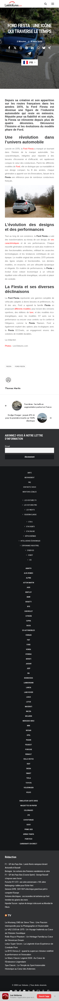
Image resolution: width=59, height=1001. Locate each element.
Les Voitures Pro (30, 505)
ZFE (28, 815)
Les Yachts (30, 510)
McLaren (28, 716)
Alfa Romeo (28, 573)
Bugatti (29, 602)
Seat (28, 764)
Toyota (29, 783)
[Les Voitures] (13, 3)
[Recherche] (44, 4)
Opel (28, 735)
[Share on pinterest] (26, 48)
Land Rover (28, 692)
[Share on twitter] (15, 48)
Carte (29, 473)
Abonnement (30, 478)
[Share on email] (29, 53)
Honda (28, 649)
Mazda (28, 711)
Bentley (28, 592)
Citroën (29, 616)
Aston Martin (28, 583)
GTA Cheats (30, 527)
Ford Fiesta (28, 148)
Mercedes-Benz (28, 721)
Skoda (28, 769)
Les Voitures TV (30, 500)
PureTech (28, 839)
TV (9, 915)
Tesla (28, 778)
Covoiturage (28, 820)
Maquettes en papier (28, 806)
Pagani (28, 740)
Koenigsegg (28, 678)
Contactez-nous (29, 487)
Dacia (28, 626)
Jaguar (28, 664)
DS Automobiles (28, 630)
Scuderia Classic (30, 515)
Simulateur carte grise (28, 801)
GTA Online (30, 531)
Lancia (28, 687)
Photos (8, 346)
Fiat (28, 640)
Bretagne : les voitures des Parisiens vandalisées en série (27, 871)
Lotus (28, 702)
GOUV (29, 825)
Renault (28, 754)
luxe (31, 312)
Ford (18, 166)
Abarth (28, 568)
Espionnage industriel (30, 546)
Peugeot (28, 745)
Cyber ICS (30, 550)
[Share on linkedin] (32, 48)
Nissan (28, 730)
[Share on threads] (20, 48)
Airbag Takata (28, 834)
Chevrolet (28, 611)
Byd (28, 606)
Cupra (28, 621)
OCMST (30, 555)
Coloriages (28, 810)
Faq (29, 482)
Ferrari (29, 635)
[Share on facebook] (9, 48)
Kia (28, 673)
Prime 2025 (29, 829)
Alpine (28, 578)
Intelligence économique (30, 541)
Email (7, 446)
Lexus (28, 697)
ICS (30, 560)
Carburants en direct (28, 844)
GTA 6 (30, 522)
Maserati (28, 707)
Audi (28, 587)
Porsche (28, 749)
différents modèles (22, 309)
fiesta (8, 366)
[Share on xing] (49, 48)
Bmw (28, 597)
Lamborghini (28, 683)
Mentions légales (29, 492)
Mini (28, 726)
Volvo (28, 792)
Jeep (28, 668)
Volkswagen (28, 788)
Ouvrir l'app (44, 996)
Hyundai (29, 654)
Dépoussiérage (30, 536)
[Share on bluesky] (44, 48)
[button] (52, 4)
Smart (28, 773)
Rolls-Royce (29, 759)
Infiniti (28, 659)
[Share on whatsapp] (38, 48)
